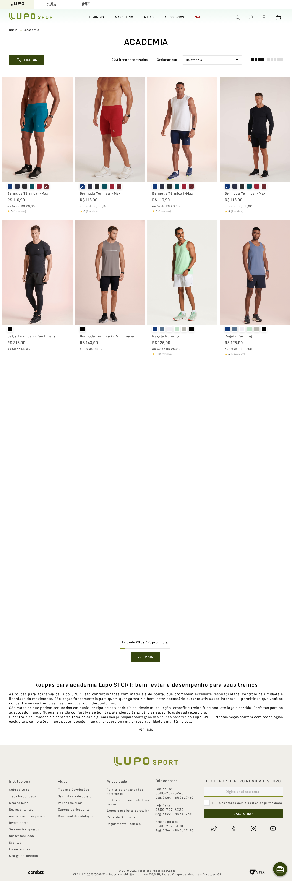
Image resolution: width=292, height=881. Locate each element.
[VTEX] (257, 872)
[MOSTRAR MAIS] (145, 657)
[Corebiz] (36, 873)
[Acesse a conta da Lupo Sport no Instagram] (253, 828)
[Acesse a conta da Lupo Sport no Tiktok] (214, 828)
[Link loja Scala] (51, 4)
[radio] (257, 60)
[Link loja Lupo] (17, 4)
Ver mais (146, 730)
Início (13, 30)
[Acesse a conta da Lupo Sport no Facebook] (233, 828)
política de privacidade (264, 803)
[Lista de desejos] (250, 17)
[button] (238, 17)
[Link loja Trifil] (86, 5)
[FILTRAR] (26, 60)
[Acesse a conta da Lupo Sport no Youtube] (273, 828)
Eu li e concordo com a (247, 803)
